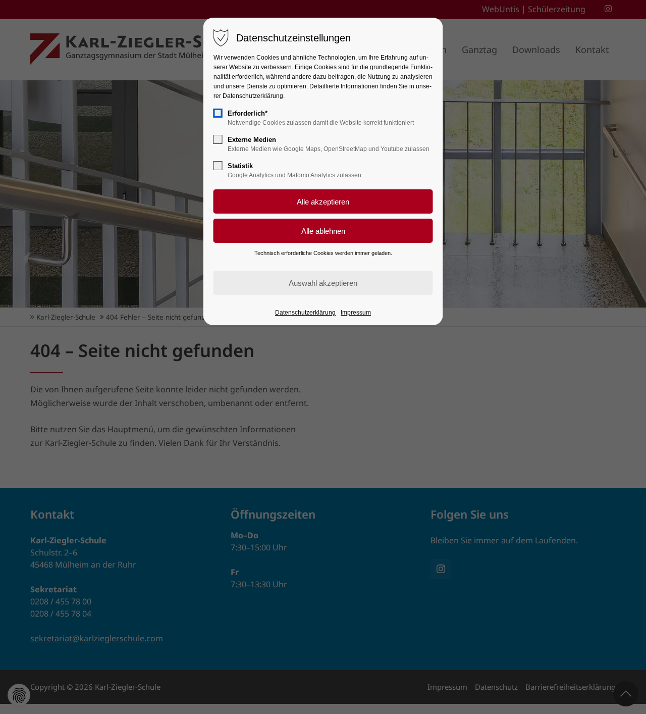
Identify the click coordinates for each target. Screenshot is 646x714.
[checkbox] (218, 113)
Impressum (356, 312)
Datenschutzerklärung (305, 312)
